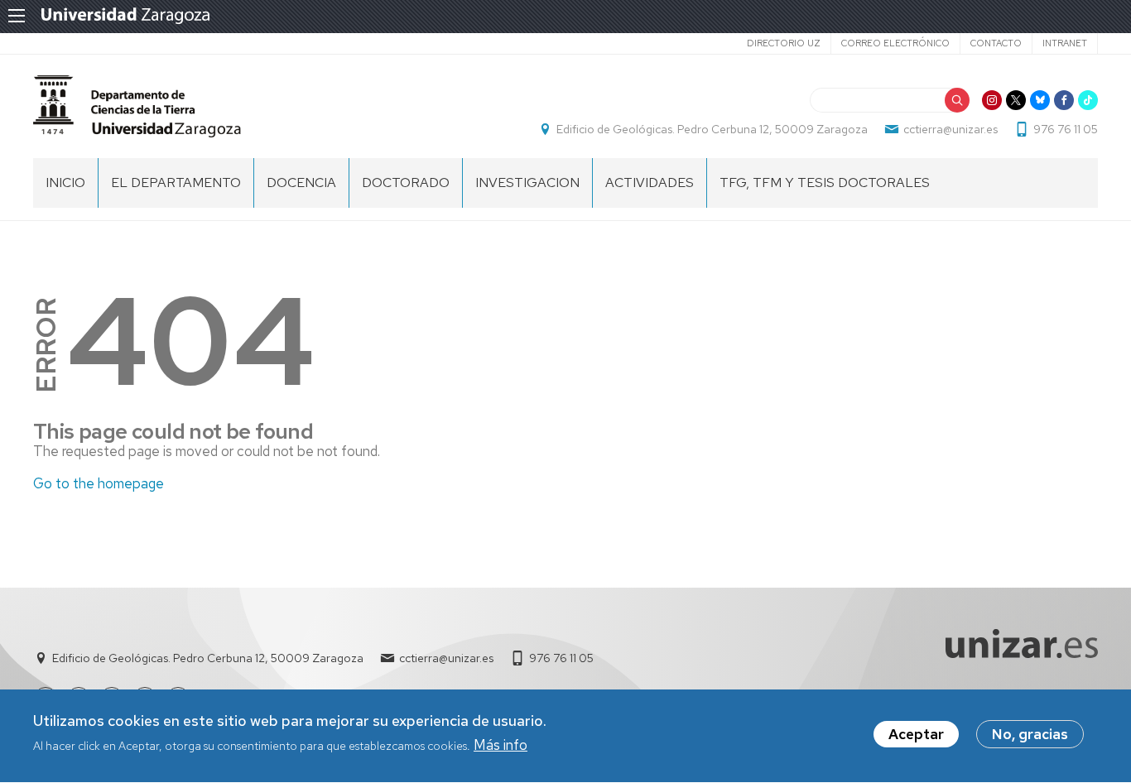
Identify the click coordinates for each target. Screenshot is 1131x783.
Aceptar (916, 734)
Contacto (996, 43)
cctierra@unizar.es (950, 129)
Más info (500, 745)
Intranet (1064, 43)
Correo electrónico (895, 43)
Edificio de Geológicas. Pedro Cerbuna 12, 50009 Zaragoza (712, 129)
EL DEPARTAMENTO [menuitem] (176, 182)
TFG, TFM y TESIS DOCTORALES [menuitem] (825, 182)
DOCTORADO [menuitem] (406, 182)
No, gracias (1030, 734)
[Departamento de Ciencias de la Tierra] (137, 106)
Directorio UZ (784, 43)
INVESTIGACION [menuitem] (527, 182)
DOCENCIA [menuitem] (301, 182)
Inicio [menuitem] (65, 182)
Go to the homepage (98, 483)
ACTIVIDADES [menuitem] (649, 182)
